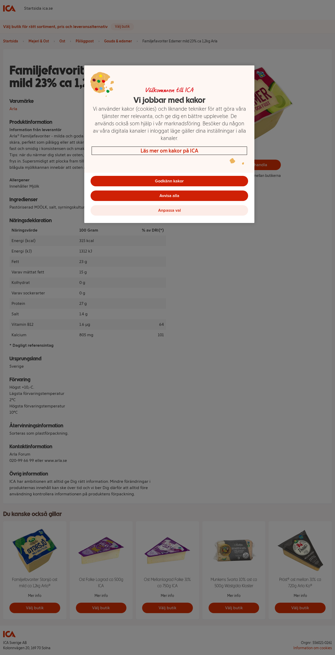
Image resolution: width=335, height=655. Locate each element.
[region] (169, 144)
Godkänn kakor (169, 180)
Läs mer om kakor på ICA (169, 151)
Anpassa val (169, 210)
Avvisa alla (169, 195)
